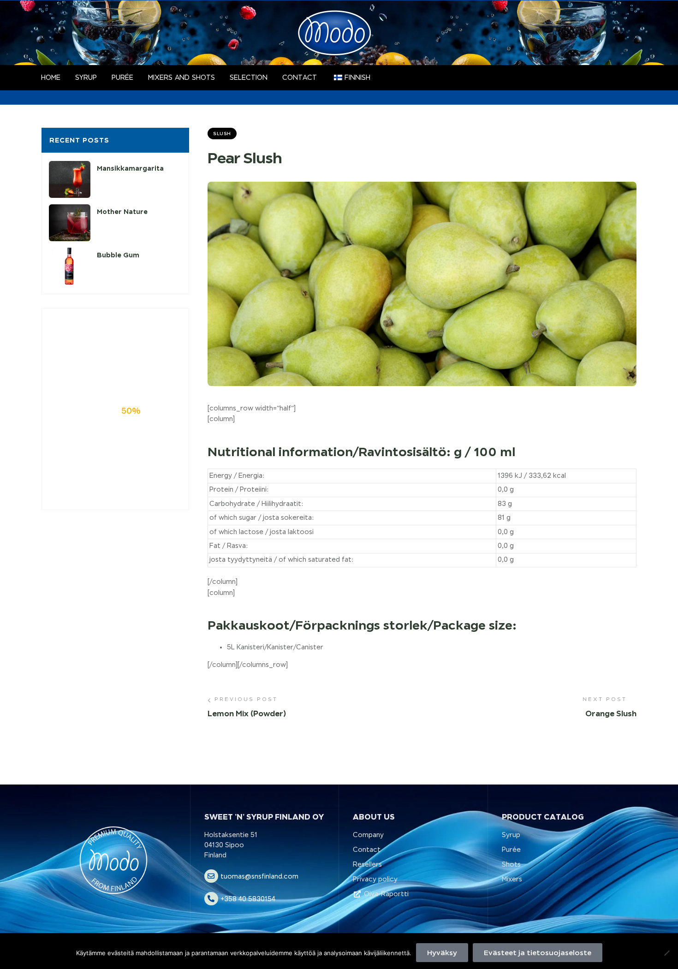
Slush (222, 133)
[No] (666, 952)
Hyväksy (442, 953)
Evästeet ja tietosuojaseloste (537, 953)
